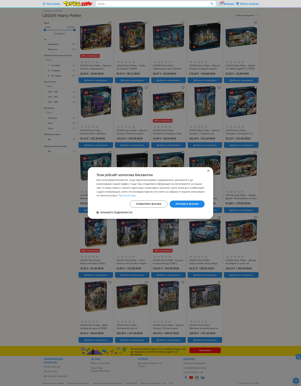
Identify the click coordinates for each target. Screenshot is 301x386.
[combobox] (156, 4)
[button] (114, 212)
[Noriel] (77, 4)
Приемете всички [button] (187, 203)
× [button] (208, 171)
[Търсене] (212, 4)
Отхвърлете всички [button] (148, 203)
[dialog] (150, 193)
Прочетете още (127, 195)
